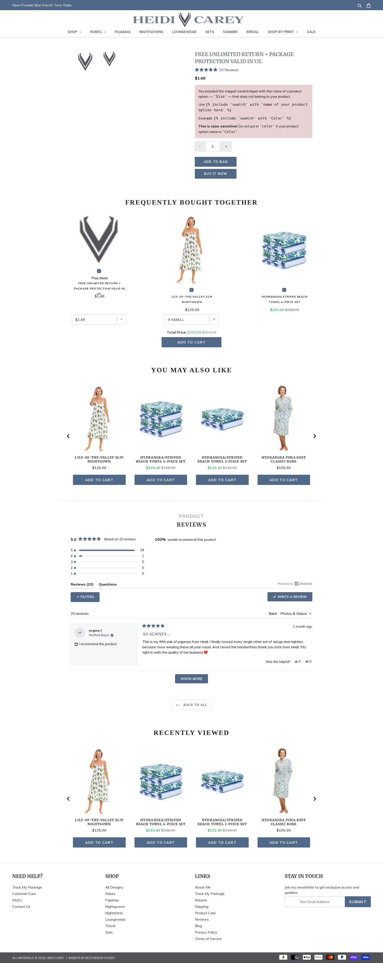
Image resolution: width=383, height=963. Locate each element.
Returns (201, 900)
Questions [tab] (108, 585)
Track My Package (27, 887)
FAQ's (17, 900)
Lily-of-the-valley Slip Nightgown (192, 299)
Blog (198, 926)
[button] (253, 70)
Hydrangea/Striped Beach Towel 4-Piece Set (285, 299)
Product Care (205, 913)
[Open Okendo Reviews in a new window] (295, 583)
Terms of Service (208, 938)
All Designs (114, 887)
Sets (109, 932)
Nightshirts (114, 913)
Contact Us (21, 906)
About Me (203, 887)
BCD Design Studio (100, 958)
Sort (273, 613)
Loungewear (115, 919)
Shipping (201, 906)
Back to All (194, 705)
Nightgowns (115, 906)
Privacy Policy (206, 932)
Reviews (202, 919)
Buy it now (216, 174)
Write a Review (294, 597)
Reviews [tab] (82, 585)
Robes (110, 893)
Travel (110, 926)
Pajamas (112, 900)
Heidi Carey (55, 958)
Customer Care (24, 893)
